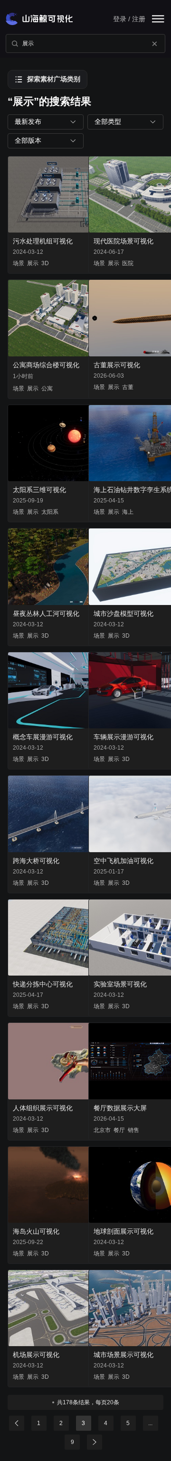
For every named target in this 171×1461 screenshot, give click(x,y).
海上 (127, 512)
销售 (133, 1130)
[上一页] (16, 1423)
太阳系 (49, 512)
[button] (46, 122)
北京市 (102, 1130)
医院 (127, 263)
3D (45, 263)
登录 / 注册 (129, 19)
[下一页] (94, 1442)
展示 (32, 263)
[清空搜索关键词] (154, 43)
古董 (127, 387)
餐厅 (119, 1130)
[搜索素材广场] (15, 43)
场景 (18, 263)
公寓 (47, 388)
